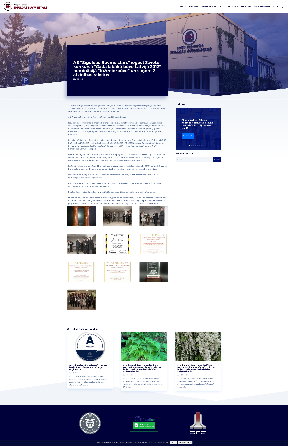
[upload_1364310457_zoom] (117, 216)
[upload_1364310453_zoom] (154, 216)
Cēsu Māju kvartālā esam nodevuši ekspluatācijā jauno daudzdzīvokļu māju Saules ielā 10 (197, 124)
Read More (187, 136)
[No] (285, 443)
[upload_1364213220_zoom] (154, 244)
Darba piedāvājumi (262, 6)
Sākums (183, 6)
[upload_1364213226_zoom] (117, 244)
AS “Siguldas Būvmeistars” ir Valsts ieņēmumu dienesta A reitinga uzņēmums (88, 367)
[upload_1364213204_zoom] (81, 216)
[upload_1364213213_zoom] (117, 272)
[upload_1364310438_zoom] (81, 244)
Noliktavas (193, 6)
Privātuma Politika (185, 442)
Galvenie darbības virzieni (212, 6)
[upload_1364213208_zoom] (154, 272)
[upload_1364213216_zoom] (81, 272)
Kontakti (276, 6)
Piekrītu (173, 442)
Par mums (232, 6)
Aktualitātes (246, 6)
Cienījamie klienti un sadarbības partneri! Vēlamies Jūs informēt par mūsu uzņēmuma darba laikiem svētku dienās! (142, 368)
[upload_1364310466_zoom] (81, 300)
